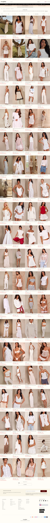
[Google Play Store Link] (42, 510)
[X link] (47, 500)
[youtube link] (43, 500)
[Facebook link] (41, 500)
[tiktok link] (45, 500)
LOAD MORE (25, 484)
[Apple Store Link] (42, 512)
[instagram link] (39, 500)
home (1, 8)
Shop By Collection (8, 8)
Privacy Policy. (31, 494)
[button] (45, 1)
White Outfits (12, 8)
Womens (4, 8)
